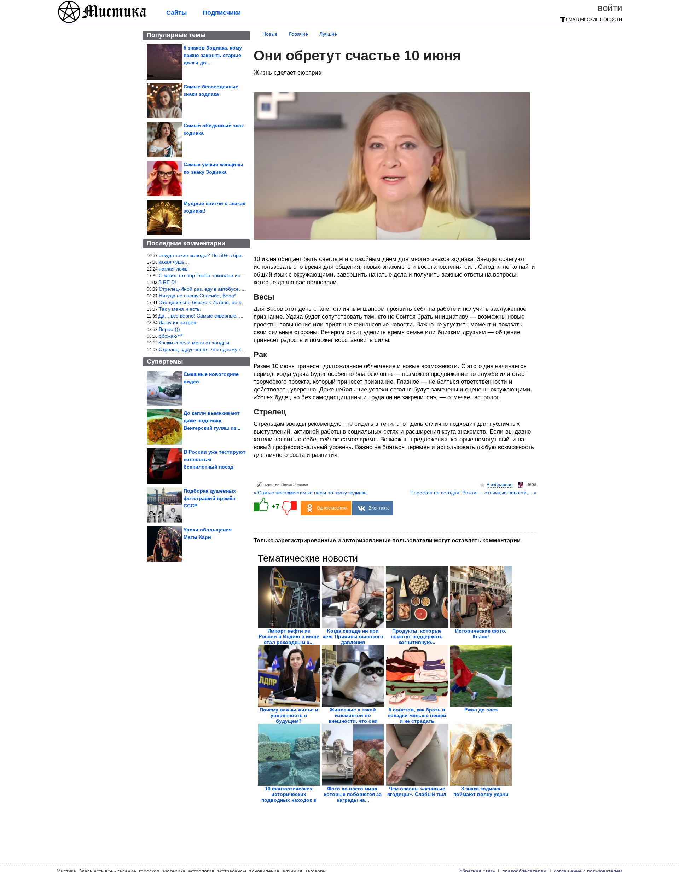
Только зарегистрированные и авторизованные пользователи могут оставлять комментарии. (388, 540)
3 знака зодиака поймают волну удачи (481, 791)
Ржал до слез (481, 710)
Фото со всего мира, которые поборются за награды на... (353, 794)
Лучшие (328, 34)
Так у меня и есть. (180, 309)
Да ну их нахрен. (178, 322)
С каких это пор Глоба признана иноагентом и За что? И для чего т (237, 275)
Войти (610, 7)
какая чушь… (174, 262)
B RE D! (167, 282)
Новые (270, 34)
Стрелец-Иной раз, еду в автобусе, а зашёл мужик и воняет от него (237, 289)
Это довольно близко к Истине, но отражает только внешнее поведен (239, 302)
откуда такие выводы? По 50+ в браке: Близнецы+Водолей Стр (232, 255)
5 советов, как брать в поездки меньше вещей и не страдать (417, 715)
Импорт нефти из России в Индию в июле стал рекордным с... (289, 636)
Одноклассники (332, 508)
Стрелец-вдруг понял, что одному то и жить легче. (217, 349)
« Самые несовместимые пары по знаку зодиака (310, 492)
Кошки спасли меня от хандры (193, 342)
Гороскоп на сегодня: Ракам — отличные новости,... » (473, 492)
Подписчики (222, 12)
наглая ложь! (174, 269)
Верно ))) (169, 329)
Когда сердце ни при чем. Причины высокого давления (353, 636)
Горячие (298, 34)
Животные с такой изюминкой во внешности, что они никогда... (353, 718)
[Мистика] (103, 21)
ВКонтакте (379, 508)
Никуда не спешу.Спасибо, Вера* (197, 295)
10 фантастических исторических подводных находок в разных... (289, 797)
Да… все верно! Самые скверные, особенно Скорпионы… (226, 316)
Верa (531, 484)
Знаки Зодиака (295, 484)
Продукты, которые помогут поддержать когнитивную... (417, 636)
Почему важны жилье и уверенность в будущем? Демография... (289, 718)
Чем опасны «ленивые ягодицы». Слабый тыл (416, 791)
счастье (272, 484)
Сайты (176, 12)
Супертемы (165, 361)
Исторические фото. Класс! (480, 633)
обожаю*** (170, 336)
